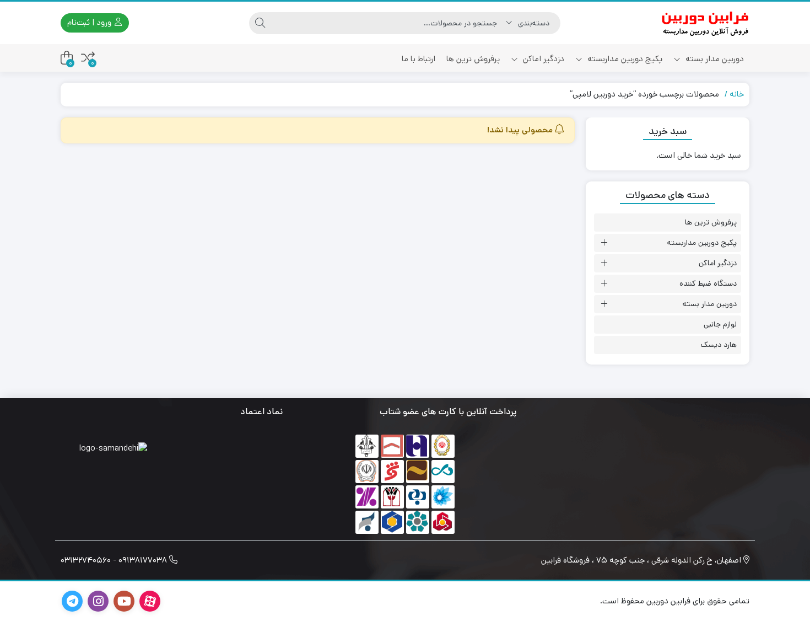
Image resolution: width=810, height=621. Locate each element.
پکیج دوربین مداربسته (623, 59)
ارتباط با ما (418, 59)
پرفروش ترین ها (473, 59)
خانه (737, 94)
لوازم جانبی (720, 324)
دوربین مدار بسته (713, 59)
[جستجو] (260, 23)
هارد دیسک (719, 344)
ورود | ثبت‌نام (90, 22)
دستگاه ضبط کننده (708, 283)
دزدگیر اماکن (542, 59)
